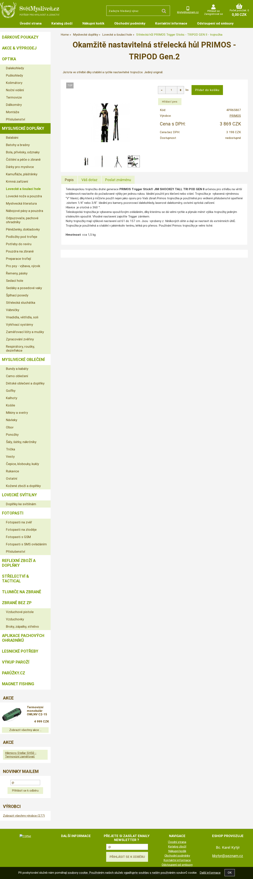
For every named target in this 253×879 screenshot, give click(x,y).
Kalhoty (11, 398)
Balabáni (12, 138)
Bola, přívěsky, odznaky (23, 152)
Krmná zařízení (17, 181)
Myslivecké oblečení (23, 359)
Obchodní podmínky (129, 23)
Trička (10, 449)
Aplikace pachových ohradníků (23, 638)
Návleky (11, 420)
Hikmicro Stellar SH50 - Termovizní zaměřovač (20, 754)
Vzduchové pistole (20, 612)
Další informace (210, 872)
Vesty (10, 456)
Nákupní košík (93, 23)
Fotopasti (12, 513)
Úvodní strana (31, 23)
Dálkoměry (14, 105)
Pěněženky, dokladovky (23, 229)
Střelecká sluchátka (20, 303)
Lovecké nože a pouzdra (24, 196)
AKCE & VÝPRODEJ (19, 48)
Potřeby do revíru (18, 244)
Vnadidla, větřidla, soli (22, 317)
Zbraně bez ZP (17, 602)
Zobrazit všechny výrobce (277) (24, 815)
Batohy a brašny (18, 145)
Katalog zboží (62, 23)
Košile (10, 405)
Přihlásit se (213, 10)
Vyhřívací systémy (19, 325)
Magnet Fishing (18, 684)
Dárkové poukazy (20, 37)
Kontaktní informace (171, 23)
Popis (69, 180)
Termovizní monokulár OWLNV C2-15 (37, 710)
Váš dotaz (89, 180)
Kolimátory (14, 83)
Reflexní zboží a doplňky (19, 563)
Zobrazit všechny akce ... (25, 730)
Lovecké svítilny (19, 495)
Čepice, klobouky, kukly (22, 464)
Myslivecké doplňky (23, 128)
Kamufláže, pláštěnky (21, 174)
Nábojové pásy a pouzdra (24, 211)
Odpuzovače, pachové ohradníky (22, 220)
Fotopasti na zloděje (21, 530)
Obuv (9, 427)
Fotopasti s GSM (18, 537)
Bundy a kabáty (17, 369)
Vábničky (12, 310)
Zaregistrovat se (213, 13)
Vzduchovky (15, 619)
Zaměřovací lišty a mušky (25, 332)
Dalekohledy (15, 68)
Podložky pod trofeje (21, 237)
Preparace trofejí (18, 259)
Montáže (12, 112)
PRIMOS (235, 116)
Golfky (10, 391)
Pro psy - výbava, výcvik (23, 266)
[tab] (69, 180)
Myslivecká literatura (21, 203)
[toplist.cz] (25, 836)
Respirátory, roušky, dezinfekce (20, 348)
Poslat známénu (118, 180)
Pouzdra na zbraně (20, 251)
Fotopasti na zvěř (19, 522)
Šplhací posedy (17, 295)
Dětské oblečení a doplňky (25, 383)
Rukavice (12, 471)
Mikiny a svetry (17, 413)
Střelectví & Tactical (15, 578)
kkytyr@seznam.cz (188, 12)
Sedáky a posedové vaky (24, 288)
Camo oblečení (17, 376)
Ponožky (12, 435)
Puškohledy (14, 75)
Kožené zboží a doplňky (23, 486)
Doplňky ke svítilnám (21, 504)
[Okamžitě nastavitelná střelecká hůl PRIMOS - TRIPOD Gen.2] (110, 122)
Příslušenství (15, 119)
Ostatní (11, 478)
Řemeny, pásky (16, 273)
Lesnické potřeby (20, 651)
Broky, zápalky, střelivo (22, 626)
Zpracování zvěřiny (20, 339)
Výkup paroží (15, 662)
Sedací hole (14, 281)
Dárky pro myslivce (20, 167)
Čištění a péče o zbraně (23, 159)
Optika (9, 59)
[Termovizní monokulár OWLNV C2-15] (12, 715)
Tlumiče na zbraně (21, 591)
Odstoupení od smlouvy (215, 23)
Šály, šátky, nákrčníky (21, 442)
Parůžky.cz (13, 673)
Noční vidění (15, 90)
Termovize (14, 97)
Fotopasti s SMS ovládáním (26, 544)
